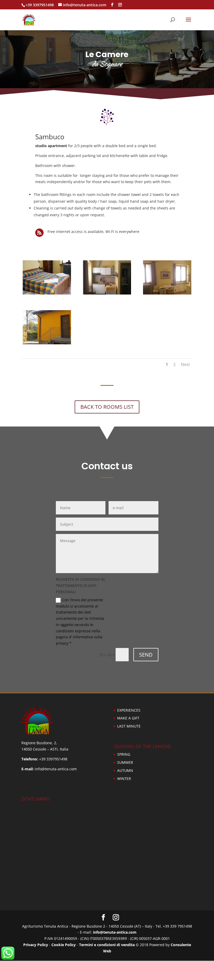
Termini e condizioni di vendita (107, 944)
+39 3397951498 (40, 4)
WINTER (124, 778)
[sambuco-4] (107, 293)
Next (185, 364)
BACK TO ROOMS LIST (107, 406)
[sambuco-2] (47, 342)
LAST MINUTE (129, 726)
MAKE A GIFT (128, 718)
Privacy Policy (35, 944)
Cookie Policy (63, 944)
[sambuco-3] (167, 293)
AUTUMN (125, 770)
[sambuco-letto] (47, 293)
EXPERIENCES (128, 710)
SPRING (123, 754)
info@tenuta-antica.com (114, 932)
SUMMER (125, 762)
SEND (146, 654)
